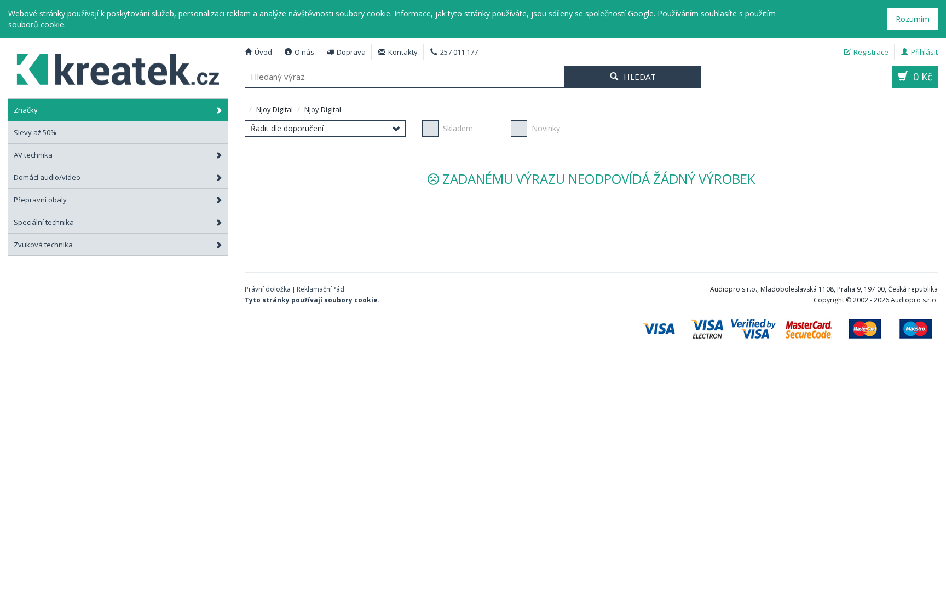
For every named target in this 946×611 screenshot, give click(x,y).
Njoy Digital (118, 68)
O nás (304, 52)
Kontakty (403, 52)
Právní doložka (268, 289)
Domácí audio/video (47, 177)
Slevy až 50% (35, 132)
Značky (26, 110)
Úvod (263, 52)
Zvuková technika (43, 244)
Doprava (351, 52)
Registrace (871, 52)
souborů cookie (36, 24)
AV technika (33, 155)
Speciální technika (44, 222)
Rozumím (913, 19)
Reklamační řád (320, 289)
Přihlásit (924, 52)
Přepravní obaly (40, 200)
